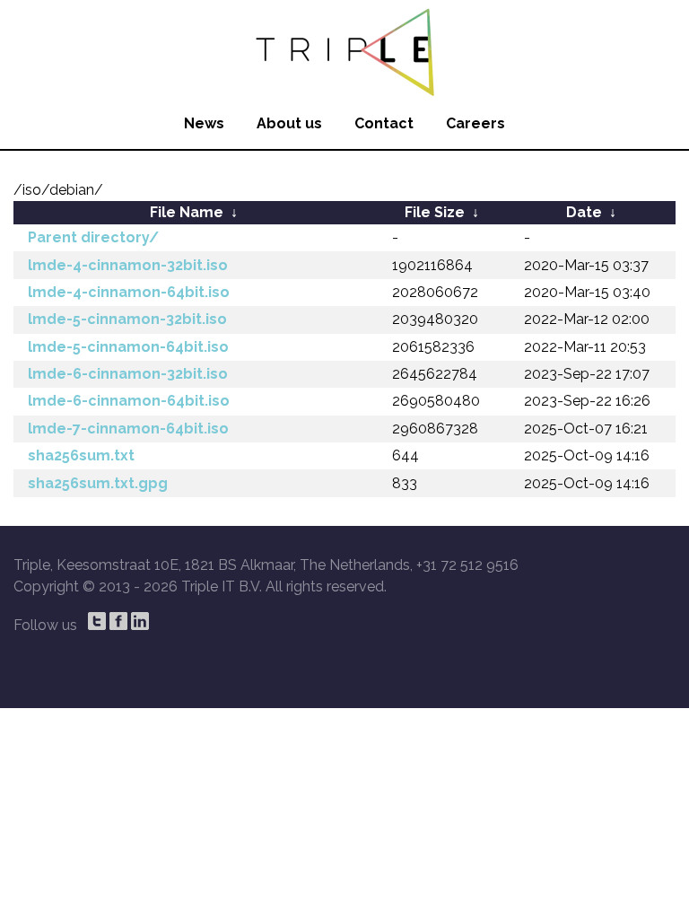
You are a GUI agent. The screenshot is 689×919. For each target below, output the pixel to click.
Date (584, 212)
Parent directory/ (93, 237)
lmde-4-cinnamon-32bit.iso (128, 265)
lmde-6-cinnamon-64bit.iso (129, 400)
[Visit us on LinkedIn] (140, 621)
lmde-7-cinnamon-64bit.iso (128, 428)
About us (289, 123)
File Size (435, 212)
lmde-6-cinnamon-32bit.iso (128, 373)
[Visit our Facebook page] (118, 621)
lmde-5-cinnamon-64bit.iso (128, 346)
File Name (186, 212)
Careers (475, 123)
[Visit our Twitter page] (97, 621)
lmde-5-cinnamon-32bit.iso (127, 319)
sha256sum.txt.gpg (98, 483)
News (204, 123)
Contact (384, 123)
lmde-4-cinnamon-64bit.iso (129, 292)
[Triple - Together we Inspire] (344, 49)
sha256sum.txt (81, 455)
